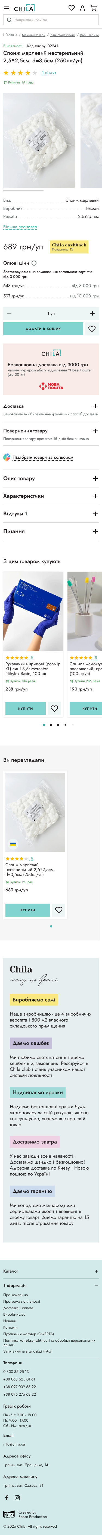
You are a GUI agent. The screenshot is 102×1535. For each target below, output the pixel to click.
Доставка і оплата (18, 1308)
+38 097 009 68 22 (19, 1386)
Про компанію (15, 1295)
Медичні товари (33, 35)
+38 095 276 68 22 (19, 1394)
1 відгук (49, 72)
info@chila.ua (14, 1444)
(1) (31, 657)
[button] (44, 725)
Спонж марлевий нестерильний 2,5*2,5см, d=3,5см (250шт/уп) (30, 870)
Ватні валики (89, 35)
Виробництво (14, 1314)
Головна (11, 35)
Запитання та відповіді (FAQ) (27, 1351)
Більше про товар (20, 227)
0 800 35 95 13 (16, 1371)
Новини (9, 1321)
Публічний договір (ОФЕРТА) (28, 1334)
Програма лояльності (21, 1301)
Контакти (10, 1327)
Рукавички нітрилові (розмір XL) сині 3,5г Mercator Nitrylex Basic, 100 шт (32, 669)
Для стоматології (62, 35)
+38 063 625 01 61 (19, 1379)
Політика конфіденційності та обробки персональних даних (49, 1342)
